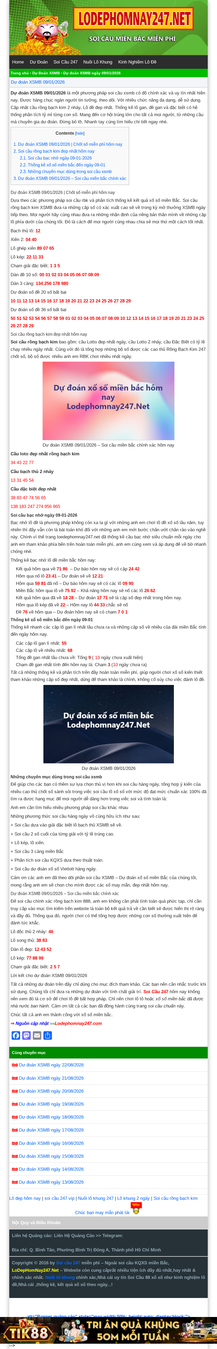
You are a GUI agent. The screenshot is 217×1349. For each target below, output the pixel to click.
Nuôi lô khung (60, 1277)
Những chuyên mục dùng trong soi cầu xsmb (66, 171)
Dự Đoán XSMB (46, 73)
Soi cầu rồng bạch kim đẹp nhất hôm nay (53, 151)
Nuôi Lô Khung (97, 62)
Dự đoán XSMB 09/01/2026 (38, 82)
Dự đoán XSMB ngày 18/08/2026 (51, 1117)
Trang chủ (20, 73)
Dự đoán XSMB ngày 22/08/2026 (51, 1065)
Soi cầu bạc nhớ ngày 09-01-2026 (56, 158)
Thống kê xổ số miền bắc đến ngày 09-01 (62, 164)
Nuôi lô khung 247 (96, 1198)
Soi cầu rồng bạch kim (175, 1198)
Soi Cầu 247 (65, 62)
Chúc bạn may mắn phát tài (102, 1212)
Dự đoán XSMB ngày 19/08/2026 (51, 1104)
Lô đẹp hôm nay (25, 1198)
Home (18, 62)
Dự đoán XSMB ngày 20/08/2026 (51, 1091)
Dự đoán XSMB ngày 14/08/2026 (51, 1169)
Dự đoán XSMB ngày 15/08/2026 (51, 1156)
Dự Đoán (39, 62)
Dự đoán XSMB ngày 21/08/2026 (51, 1078)
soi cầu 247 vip (59, 1198)
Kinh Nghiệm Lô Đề (137, 62)
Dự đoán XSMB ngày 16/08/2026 (51, 1143)
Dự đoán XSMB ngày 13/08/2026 (51, 1182)
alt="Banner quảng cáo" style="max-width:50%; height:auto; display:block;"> (108, 1316)
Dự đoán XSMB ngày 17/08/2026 (51, 1130)
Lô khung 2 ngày (134, 1198)
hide (79, 133)
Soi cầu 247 (69, 1262)
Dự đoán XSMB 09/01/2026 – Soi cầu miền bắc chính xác (69, 178)
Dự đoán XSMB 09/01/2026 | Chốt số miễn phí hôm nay (67, 144)
